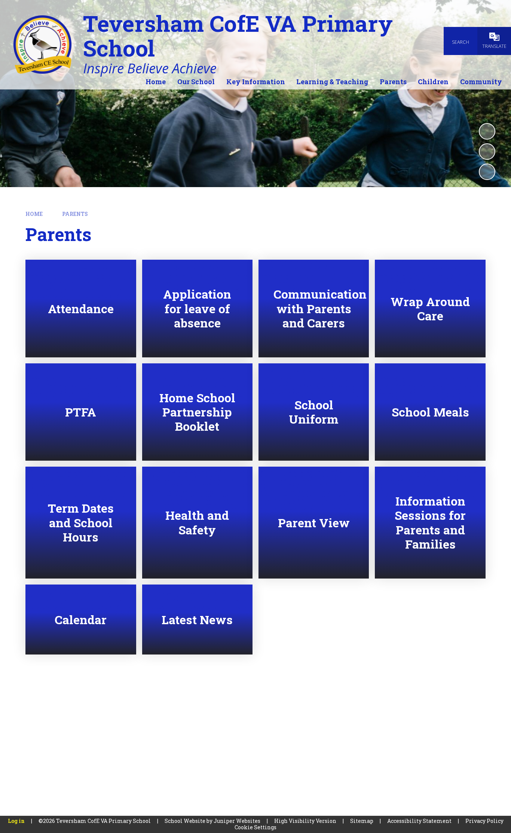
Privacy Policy (484, 820)
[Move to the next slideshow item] (487, 172)
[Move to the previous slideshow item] (487, 151)
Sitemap (361, 820)
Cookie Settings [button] (255, 827)
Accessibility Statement (419, 820)
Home (34, 213)
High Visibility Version (305, 820)
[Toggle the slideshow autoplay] (487, 131)
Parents (75, 213)
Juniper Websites (237, 820)
